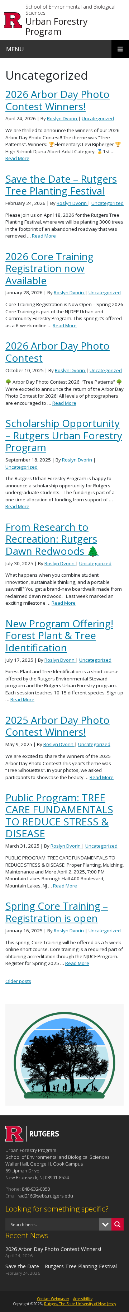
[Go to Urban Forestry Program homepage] (32, 1139)
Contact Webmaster (53, 1298)
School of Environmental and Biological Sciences (70, 10)
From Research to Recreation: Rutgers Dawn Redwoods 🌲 (52, 539)
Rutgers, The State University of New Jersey (80, 1303)
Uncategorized (98, 118)
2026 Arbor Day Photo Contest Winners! (57, 100)
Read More (17, 158)
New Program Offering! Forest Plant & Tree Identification (59, 635)
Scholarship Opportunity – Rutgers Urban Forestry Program (63, 435)
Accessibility (82, 1298)
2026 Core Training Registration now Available (49, 268)
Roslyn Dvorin (62, 118)
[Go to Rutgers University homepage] (13, 20)
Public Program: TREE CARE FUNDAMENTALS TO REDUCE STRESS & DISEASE (59, 815)
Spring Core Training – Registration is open (56, 911)
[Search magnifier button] (117, 1224)
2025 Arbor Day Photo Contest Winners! (57, 726)
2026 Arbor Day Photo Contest (57, 351)
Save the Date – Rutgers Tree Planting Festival (61, 184)
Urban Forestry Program (56, 26)
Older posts (18, 981)
